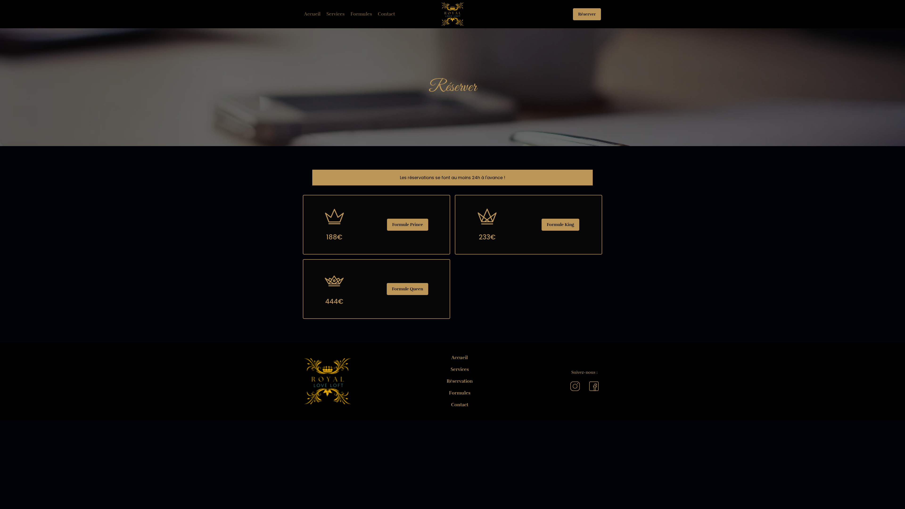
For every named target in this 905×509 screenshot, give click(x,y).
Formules (361, 14)
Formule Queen (407, 288)
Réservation (460, 381)
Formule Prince (407, 224)
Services (335, 14)
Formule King (560, 224)
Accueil (312, 14)
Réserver (587, 14)
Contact (386, 14)
